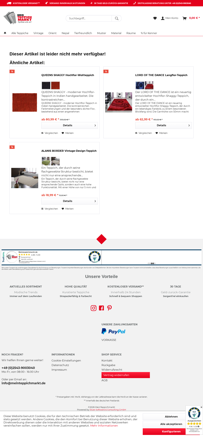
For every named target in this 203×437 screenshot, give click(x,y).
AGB (105, 380)
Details (67, 125)
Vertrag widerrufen (116, 375)
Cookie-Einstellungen (66, 360)
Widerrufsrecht (112, 369)
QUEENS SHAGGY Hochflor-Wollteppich (67, 75)
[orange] (55, 85)
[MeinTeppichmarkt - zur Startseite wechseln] (18, 17)
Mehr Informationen (104, 425)
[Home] (5, 33)
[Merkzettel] (155, 18)
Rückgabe (108, 365)
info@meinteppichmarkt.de (24, 383)
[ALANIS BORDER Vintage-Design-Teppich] (24, 178)
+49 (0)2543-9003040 (181, 3)
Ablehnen (171, 416)
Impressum (59, 369)
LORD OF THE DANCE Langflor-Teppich (161, 75)
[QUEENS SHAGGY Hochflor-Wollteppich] (24, 102)
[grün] (46, 161)
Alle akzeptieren (171, 424)
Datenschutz (60, 365)
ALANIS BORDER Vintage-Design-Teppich (69, 150)
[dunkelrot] (149, 85)
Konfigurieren (171, 431)
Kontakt (107, 360)
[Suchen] (117, 18)
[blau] (140, 85)
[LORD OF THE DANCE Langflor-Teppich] (118, 102)
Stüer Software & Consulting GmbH (108, 409)
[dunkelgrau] (46, 85)
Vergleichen (51, 133)
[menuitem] (94, 18)
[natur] (55, 161)
